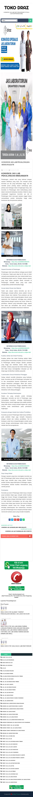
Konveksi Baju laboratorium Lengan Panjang (13, 703)
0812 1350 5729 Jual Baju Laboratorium (16, 646)
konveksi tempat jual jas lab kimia (10, 725)
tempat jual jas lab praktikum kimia (11, 763)
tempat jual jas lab (7, 738)
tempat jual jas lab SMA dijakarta (10, 768)
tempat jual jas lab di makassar (10, 749)
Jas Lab (4, 668)
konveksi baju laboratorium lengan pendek (12, 708)
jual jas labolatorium (7, 695)
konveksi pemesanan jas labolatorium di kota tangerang (16, 722)
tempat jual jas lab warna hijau (10, 774)
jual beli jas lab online (7, 678)
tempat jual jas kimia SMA (8, 736)
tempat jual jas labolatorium (9, 776)
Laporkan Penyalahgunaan (8, 600)
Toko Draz (16, 7)
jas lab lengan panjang (8, 670)
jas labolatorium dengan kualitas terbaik (12, 676)
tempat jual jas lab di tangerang (10, 752)
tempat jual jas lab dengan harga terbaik (12, 741)
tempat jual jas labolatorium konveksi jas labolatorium (16, 779)
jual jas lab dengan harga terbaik (10, 681)
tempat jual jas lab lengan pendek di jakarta (13, 757)
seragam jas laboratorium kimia (10, 733)
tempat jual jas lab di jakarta (9, 746)
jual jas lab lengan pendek (8, 689)
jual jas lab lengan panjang (9, 687)
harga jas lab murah (7, 665)
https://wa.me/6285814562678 (20, 262)
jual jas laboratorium (7, 700)
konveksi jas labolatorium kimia (10, 714)
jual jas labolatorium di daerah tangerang (12, 698)
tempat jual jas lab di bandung (9, 744)
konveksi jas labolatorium (8, 711)
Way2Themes (17, 794)
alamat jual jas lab (7, 657)
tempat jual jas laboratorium (9, 782)
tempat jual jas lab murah (8, 760)
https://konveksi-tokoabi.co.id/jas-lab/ (19, 266)
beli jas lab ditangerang (8, 660)
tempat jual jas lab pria (8, 765)
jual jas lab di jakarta (7, 684)
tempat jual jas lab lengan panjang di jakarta (13, 755)
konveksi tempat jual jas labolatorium (11, 727)
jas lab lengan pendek (7, 673)
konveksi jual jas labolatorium (10, 717)
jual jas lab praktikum (7, 692)
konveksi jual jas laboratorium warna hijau (13, 719)
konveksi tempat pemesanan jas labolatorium (13, 730)
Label (6, 654)
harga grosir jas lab (7, 662)
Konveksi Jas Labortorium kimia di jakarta (12, 706)
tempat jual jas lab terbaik (9, 771)
